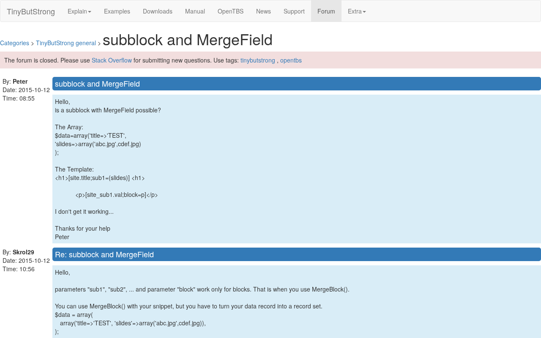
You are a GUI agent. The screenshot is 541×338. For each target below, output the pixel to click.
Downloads (157, 11)
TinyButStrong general (66, 42)
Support (294, 11)
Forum (329, 10)
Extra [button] (355, 11)
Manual (195, 11)
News (263, 11)
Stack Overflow (112, 60)
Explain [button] (77, 11)
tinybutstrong (257, 60)
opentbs (291, 60)
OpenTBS (230, 11)
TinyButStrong (31, 10)
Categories (14, 42)
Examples (117, 11)
